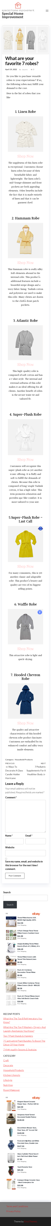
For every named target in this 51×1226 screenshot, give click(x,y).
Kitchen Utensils (11, 1075)
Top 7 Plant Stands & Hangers (18, 1035)
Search (7, 892)
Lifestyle (7, 1080)
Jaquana (25, 69)
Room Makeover (11, 1090)
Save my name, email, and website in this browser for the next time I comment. (24, 865)
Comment (11, 797)
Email (29, 835)
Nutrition (8, 1085)
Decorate (8, 1065)
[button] (47, 10)
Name (9, 835)
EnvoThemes (30, 1221)
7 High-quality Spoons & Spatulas (20, 1049)
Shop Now (25, 156)
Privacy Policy (13, 1211)
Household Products (24, 759)
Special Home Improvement (12, 15)
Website (9, 847)
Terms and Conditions (17, 1206)
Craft (6, 1060)
